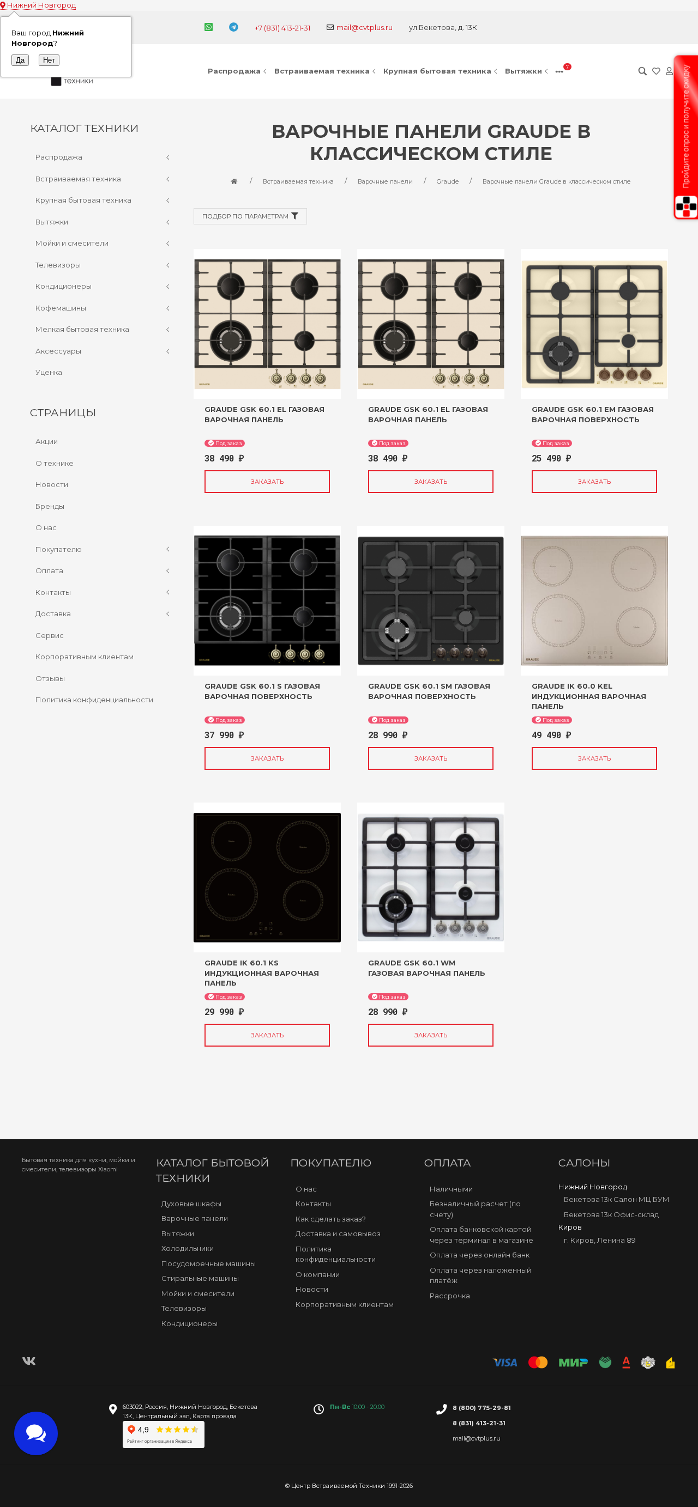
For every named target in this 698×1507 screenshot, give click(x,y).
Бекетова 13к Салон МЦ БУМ (617, 1199)
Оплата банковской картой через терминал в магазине (481, 1234)
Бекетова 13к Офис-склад (611, 1214)
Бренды (49, 506)
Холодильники (187, 1248)
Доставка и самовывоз (338, 1233)
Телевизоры (58, 264)
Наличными (451, 1188)
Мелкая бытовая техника (82, 329)
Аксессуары (58, 351)
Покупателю (58, 549)
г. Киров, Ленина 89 (600, 1240)
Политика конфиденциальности (94, 699)
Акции (46, 441)
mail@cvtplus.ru (364, 27)
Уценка (48, 372)
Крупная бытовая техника (437, 70)
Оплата (49, 570)
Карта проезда (214, 1416)
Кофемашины (60, 307)
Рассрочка (450, 1295)
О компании (318, 1274)
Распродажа (234, 70)
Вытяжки (523, 70)
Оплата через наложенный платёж (480, 1275)
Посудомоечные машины (208, 1263)
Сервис (49, 635)
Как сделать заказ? (331, 1218)
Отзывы (50, 678)
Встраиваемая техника (322, 70)
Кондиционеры (63, 286)
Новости (51, 484)
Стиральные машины (200, 1278)
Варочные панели (194, 1218)
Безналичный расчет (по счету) (475, 1209)
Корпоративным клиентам (84, 656)
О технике (54, 463)
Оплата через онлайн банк (479, 1254)
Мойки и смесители (72, 243)
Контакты (53, 592)
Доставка (53, 613)
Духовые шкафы (191, 1203)
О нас (46, 527)
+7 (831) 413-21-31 (282, 27)
